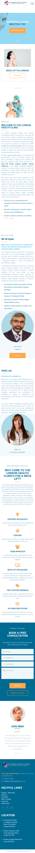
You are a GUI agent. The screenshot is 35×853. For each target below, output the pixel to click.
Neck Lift (4, 795)
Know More (17, 355)
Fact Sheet (4, 797)
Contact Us (4, 801)
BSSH (10, 308)
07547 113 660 (8, 779)
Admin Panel (5, 803)
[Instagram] (12, 807)
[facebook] (3, 807)
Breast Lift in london (17, 70)
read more (17, 75)
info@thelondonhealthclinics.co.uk (14, 781)
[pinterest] (7, 807)
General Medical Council (11, 302)
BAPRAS (7, 290)
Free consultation (17, 30)
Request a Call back (17, 693)
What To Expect (6, 799)
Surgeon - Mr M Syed (8, 793)
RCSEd (21, 296)
